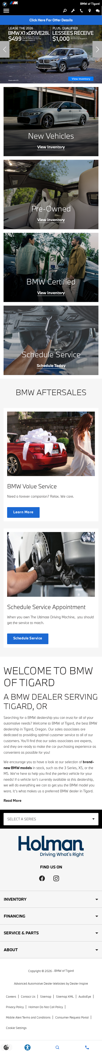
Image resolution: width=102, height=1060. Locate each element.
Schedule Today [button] (51, 365)
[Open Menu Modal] (6, 10)
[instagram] (56, 878)
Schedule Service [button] (27, 638)
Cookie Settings (16, 1028)
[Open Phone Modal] (81, 10)
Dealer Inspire (79, 983)
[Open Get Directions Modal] (89, 10)
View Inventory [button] (51, 147)
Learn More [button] (23, 512)
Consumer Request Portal (72, 1017)
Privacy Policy (15, 1007)
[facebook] (42, 878)
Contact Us (28, 996)
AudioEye (85, 996)
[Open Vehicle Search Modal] (64, 10)
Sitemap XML (65, 996)
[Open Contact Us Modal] (87, 1047)
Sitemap (45, 996)
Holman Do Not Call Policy (45, 1007)
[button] (4, 49)
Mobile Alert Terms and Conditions (28, 1017)
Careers (11, 996)
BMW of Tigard (64, 971)
